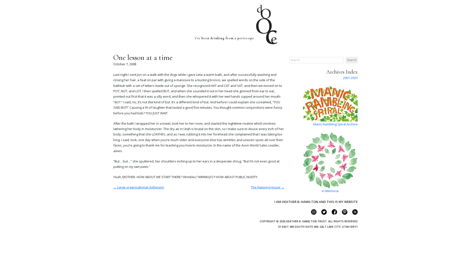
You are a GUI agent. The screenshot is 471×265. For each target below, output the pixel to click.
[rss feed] (353, 213)
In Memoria (330, 191)
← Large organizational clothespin (138, 187)
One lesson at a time (142, 57)
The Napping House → (267, 187)
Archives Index (342, 72)
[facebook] (332, 213)
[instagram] (311, 213)
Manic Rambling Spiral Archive (335, 124)
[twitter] (322, 213)
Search (351, 60)
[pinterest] (342, 213)
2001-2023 (350, 78)
